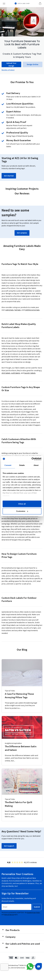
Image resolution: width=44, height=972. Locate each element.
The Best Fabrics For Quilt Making (18, 804)
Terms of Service (9, 914)
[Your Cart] (40, 3)
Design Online (32, 64)
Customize (20, 511)
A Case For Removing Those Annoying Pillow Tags (19, 695)
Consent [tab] (8, 465)
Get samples (22, 233)
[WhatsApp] (30, 966)
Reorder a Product (8, 70)
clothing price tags (32, 310)
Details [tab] (22, 465)
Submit (37, 907)
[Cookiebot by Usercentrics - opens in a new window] (31, 459)
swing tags (9, 310)
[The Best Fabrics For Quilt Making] (22, 782)
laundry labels (29, 373)
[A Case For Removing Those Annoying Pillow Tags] (22, 672)
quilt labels (15, 373)
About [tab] (36, 465)
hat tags (17, 310)
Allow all (22, 504)
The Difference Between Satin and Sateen (20, 748)
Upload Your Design (11, 64)
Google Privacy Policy (33, 912)
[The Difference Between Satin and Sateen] (22, 727)
